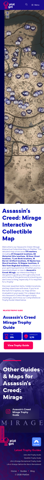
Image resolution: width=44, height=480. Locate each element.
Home (13, 471)
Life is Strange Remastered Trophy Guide (25, 461)
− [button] (7, 16)
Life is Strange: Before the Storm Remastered (24, 464)
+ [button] (7, 12)
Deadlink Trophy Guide (32, 458)
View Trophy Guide (18, 345)
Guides (23, 471)
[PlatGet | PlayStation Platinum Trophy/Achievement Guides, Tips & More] (9, 5)
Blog (32, 471)
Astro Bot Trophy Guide (32, 455)
